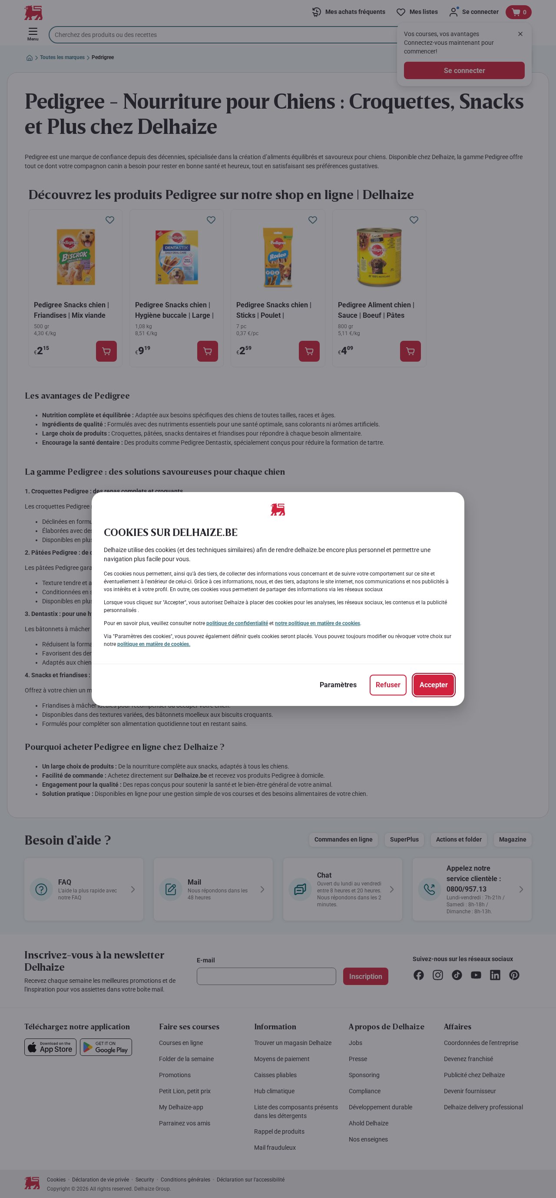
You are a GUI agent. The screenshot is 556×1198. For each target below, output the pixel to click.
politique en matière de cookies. (153, 644)
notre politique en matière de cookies (317, 623)
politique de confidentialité (237, 623)
